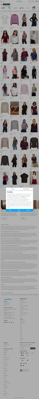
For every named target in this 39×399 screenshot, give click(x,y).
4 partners (23, 196)
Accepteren (28, 210)
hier (12, 204)
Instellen (10, 210)
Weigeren (19, 210)
